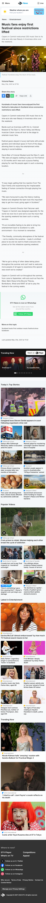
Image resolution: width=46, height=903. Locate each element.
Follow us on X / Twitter (14, 861)
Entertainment (15, 19)
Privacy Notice (28, 880)
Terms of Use (16, 880)
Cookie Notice (6, 882)
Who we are (5, 880)
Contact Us (39, 880)
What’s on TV (7, 856)
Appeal (26, 856)
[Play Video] (23, 59)
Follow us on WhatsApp (14, 869)
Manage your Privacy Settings (13, 889)
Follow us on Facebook (13, 865)
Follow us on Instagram (14, 874)
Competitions (29, 852)
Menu (7, 3)
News (4, 19)
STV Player (6, 852)
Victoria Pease (7, 81)
